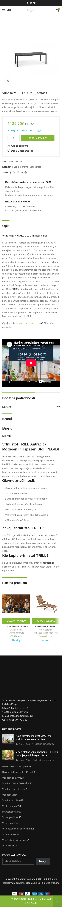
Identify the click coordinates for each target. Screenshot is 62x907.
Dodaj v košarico (37, 138)
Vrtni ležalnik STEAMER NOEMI (45, 627)
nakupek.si (48, 563)
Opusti (57, 901)
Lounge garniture (16, 633)
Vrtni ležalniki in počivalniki (46, 633)
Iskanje (42, 861)
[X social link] (14, 172)
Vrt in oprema (21, 167)
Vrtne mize (35, 167)
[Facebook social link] (27, 3)
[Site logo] (31, 10)
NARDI (15, 289)
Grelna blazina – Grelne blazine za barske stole (16, 627)
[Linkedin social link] (22, 172)
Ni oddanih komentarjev (43, 744)
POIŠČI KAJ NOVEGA (14, 855)
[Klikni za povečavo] (8, 81)
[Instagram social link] (31, 3)
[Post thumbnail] (8, 740)
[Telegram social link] (26, 172)
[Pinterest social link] (34, 3)
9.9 (58, 407)
